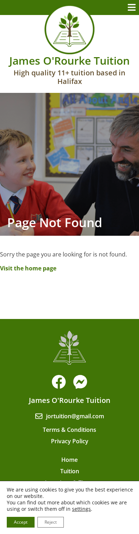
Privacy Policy (69, 441)
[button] (132, 7)
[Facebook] (59, 382)
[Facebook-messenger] (80, 382)
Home (69, 460)
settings (81, 509)
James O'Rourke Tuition (69, 60)
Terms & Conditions (69, 430)
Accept (20, 522)
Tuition (69, 471)
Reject (51, 522)
